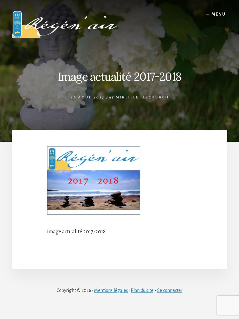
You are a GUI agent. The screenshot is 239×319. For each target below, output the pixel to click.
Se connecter (169, 290)
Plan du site (142, 290)
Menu (219, 14)
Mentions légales (111, 290)
